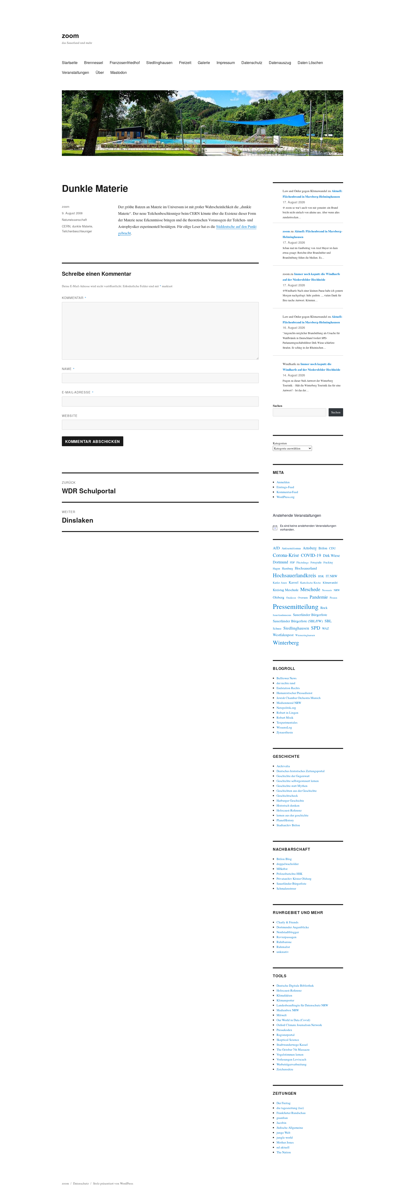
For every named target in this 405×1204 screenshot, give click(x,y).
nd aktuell (283, 1147)
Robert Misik (285, 717)
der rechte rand (286, 683)
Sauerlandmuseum (282, 615)
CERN (66, 226)
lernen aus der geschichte (292, 815)
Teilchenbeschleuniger (77, 231)
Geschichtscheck (287, 795)
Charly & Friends (287, 922)
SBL (328, 620)
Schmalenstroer (286, 888)
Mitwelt (282, 1015)
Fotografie (316, 562)
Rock (323, 607)
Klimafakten (284, 995)
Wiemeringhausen (305, 635)
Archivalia (283, 766)
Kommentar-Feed (287, 492)
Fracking (328, 562)
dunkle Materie (82, 226)
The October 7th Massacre (293, 1049)
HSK (321, 576)
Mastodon (118, 72)
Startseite (70, 62)
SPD (315, 627)
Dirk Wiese (331, 555)
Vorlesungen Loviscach (291, 1059)
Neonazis (327, 590)
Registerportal (286, 1035)
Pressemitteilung (296, 606)
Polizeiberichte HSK (289, 874)
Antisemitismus (291, 548)
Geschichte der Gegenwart (293, 776)
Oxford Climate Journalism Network (299, 1025)
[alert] (308, 528)
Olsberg (278, 597)
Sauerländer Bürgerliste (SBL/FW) (298, 621)
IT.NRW (332, 576)
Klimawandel (330, 582)
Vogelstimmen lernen (290, 1054)
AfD (276, 548)
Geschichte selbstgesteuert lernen (298, 781)
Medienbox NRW (288, 1010)
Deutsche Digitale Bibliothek (295, 985)
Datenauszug (280, 62)
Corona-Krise (286, 555)
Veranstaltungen (75, 72)
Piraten (333, 597)
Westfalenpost (283, 634)
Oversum (303, 597)
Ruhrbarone (284, 942)
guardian (282, 1118)
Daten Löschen (310, 62)
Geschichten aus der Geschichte (297, 791)
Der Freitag (284, 1103)
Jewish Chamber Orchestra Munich (299, 698)
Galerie (204, 62)
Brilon (323, 548)
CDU (332, 548)
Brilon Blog (284, 859)
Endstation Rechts (288, 688)
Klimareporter (285, 1000)
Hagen (276, 568)
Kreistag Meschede (285, 590)
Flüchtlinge (302, 562)
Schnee (277, 628)
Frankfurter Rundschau (291, 1113)
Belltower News (286, 678)
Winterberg (286, 642)
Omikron (291, 597)
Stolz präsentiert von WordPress (113, 1183)
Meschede (310, 589)
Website (70, 415)
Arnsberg (310, 547)
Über (100, 72)
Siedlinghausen (159, 62)
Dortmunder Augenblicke (293, 927)
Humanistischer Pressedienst (294, 693)
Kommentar (74, 297)
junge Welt (283, 1132)
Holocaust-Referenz (289, 810)
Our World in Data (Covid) (293, 1020)
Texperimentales (287, 722)
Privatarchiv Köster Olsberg (294, 878)
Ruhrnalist (283, 947)
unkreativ (283, 952)
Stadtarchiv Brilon (288, 825)
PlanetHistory (285, 820)
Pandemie (319, 597)
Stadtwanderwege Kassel (292, 1044)
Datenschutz (251, 62)
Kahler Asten (280, 582)
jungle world (285, 1137)
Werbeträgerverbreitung (292, 1064)
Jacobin (281, 1123)
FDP (292, 562)
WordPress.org (286, 497)
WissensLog (284, 727)
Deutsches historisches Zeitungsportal (301, 771)
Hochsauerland (306, 568)
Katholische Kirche (310, 582)
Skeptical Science (288, 1040)
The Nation (284, 1152)
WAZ (325, 628)
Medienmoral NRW (289, 703)
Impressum (226, 62)
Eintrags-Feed (285, 487)
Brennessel (93, 62)
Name (68, 368)
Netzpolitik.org (286, 708)
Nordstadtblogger (288, 932)
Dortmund (280, 561)
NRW (337, 590)
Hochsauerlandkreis (294, 575)
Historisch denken (288, 805)
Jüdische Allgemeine (290, 1127)
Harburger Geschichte (290, 800)
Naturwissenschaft (74, 219)
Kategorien (280, 443)
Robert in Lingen (287, 712)
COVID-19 (311, 555)
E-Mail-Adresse (78, 392)
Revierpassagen (286, 937)
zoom (70, 35)
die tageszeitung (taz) (290, 1108)
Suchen (277, 405)
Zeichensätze (285, 1069)
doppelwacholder (288, 864)
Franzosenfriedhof (125, 62)
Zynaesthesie (285, 732)
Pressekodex (284, 1030)
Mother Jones (285, 1142)
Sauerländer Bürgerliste (310, 614)
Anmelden (283, 482)
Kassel (293, 582)
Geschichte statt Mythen (292, 786)
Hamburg (287, 568)
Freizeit (185, 62)
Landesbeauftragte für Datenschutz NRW (302, 1005)
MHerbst (282, 869)
